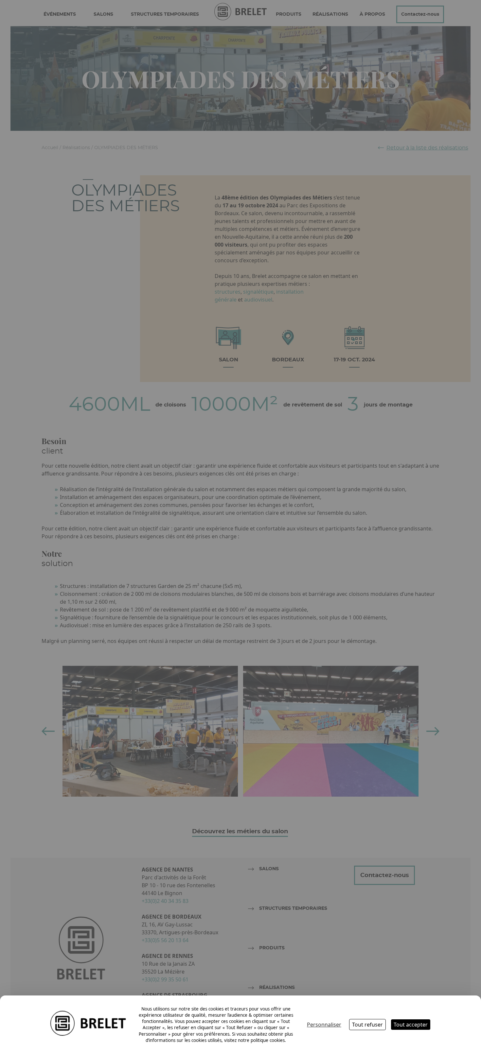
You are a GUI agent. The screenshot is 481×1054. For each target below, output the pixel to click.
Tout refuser (367, 1024)
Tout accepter (411, 1024)
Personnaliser (324, 1024)
